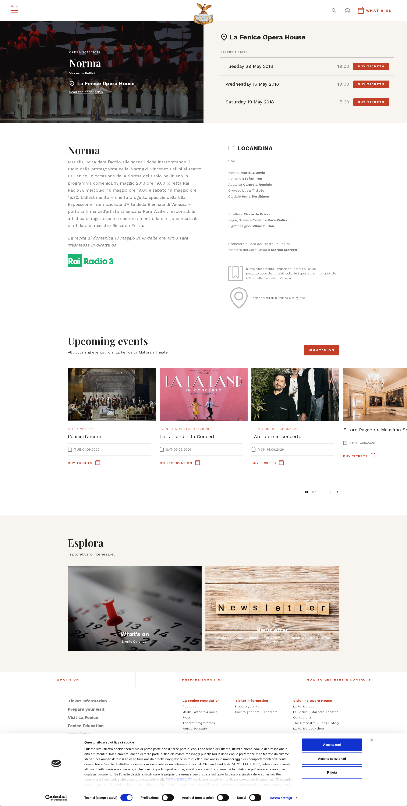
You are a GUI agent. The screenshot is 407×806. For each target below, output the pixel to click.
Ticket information (87, 700)
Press (187, 717)
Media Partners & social (201, 712)
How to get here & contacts (339, 679)
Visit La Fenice (83, 717)
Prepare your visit (203, 679)
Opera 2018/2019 (84, 52)
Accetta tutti (332, 744)
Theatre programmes (199, 723)
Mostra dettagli (280, 797)
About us (189, 706)
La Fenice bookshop (308, 728)
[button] (331, 492)
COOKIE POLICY (179, 779)
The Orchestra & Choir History (316, 723)
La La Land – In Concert (187, 436)
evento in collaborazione (185, 429)
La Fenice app (304, 706)
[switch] (168, 797)
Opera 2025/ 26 (82, 429)
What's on (322, 350)
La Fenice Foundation (201, 701)
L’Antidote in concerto (276, 436)
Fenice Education (86, 725)
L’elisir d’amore (84, 436)
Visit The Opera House (312, 701)
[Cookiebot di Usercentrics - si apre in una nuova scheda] (56, 798)
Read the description (86, 92)
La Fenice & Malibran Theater (315, 712)
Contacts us (302, 717)
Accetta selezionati (332, 758)
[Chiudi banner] (371, 740)
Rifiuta (332, 772)
